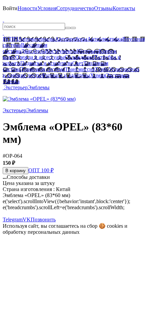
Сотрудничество (75, 8)
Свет (77, 63)
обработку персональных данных (41, 232)
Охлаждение (79, 57)
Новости (27, 8)
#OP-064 (12, 156)
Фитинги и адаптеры (65, 75)
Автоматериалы (36, 39)
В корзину (15, 170)
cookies (115, 226)
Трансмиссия (80, 69)
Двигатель (33, 51)
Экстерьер (117, 75)
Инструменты (61, 51)
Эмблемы (39, 87)
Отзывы (103, 8)
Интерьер (88, 51)
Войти (10, 8)
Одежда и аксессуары (40, 57)
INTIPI (10, 39)
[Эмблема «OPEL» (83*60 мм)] (39, 99)
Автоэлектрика (104, 39)
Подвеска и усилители (46, 63)
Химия (98, 75)
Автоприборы (71, 39)
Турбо (102, 69)
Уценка (11, 81)
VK (27, 219)
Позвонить (43, 219)
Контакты (124, 8)
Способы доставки (26, 177)
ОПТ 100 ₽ (41, 170)
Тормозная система (43, 69)
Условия (46, 8)
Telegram (13, 219)
